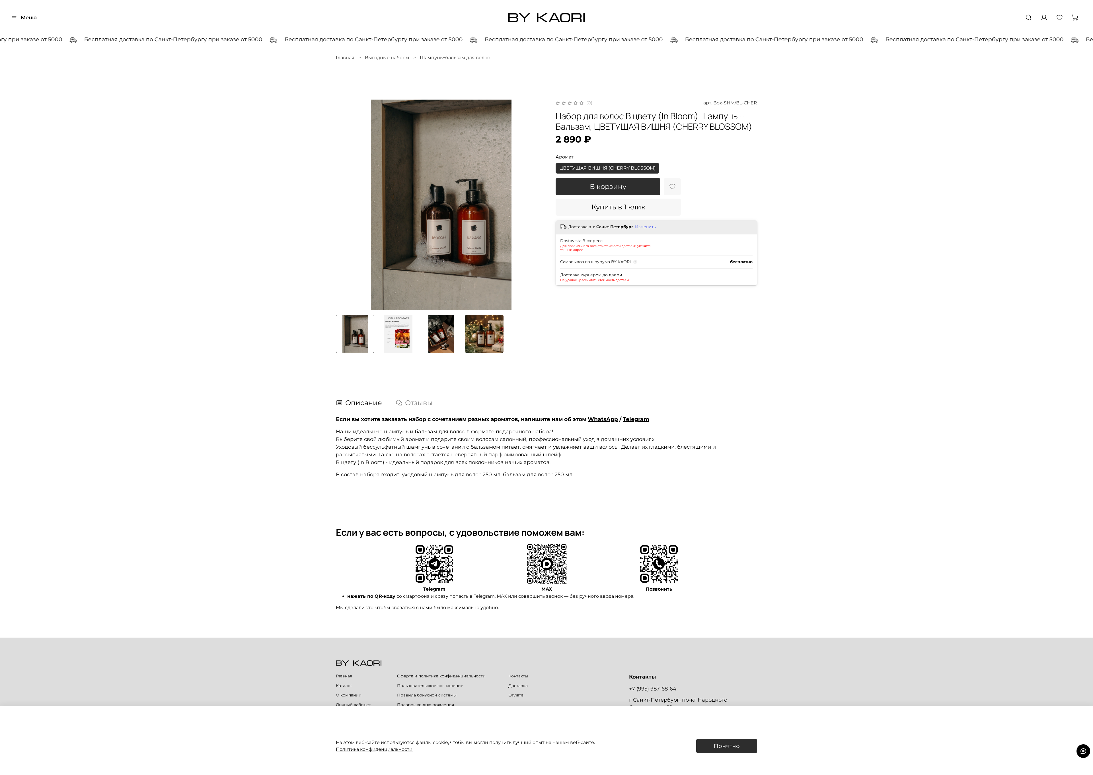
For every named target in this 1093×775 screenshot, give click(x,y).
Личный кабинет (353, 704)
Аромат (565, 157)
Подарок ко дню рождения (425, 704)
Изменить (645, 226)
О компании (348, 695)
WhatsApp (603, 419)
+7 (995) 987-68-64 (652, 689)
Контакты (518, 676)
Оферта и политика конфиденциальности (441, 676)
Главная (345, 57)
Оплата (515, 695)
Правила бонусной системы (427, 695)
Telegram (636, 419)
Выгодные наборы (387, 57)
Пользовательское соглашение (430, 685)
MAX (546, 589)
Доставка (518, 685)
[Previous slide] (345, 205)
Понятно (727, 746)
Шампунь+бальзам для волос (455, 57)
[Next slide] (537, 205)
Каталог (344, 685)
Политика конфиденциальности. (374, 749)
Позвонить (659, 589)
